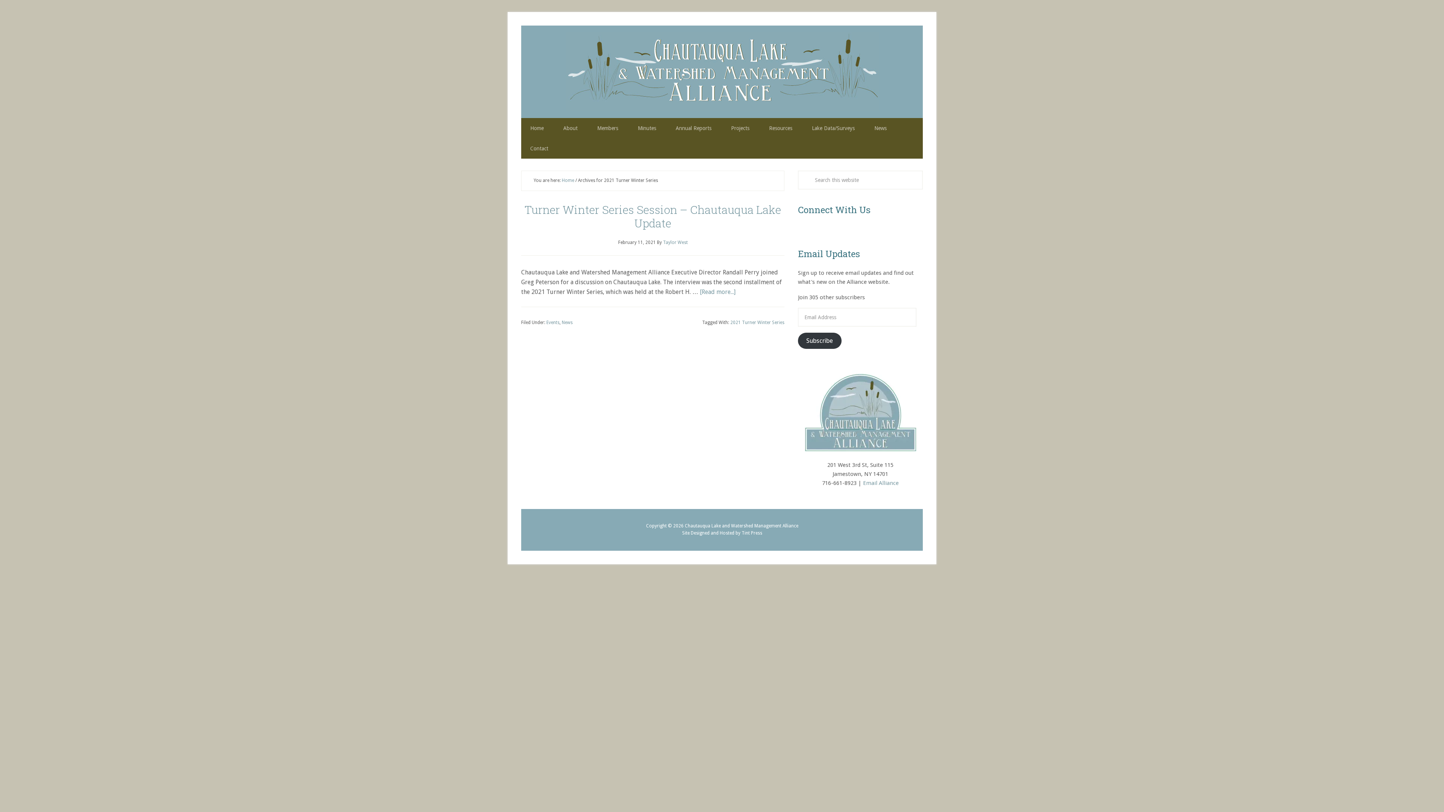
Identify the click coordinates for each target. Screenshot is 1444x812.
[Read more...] (718, 291)
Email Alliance (881, 483)
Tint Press (752, 533)
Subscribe (819, 340)
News (567, 322)
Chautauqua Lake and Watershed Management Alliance (722, 71)
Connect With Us (834, 210)
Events (553, 322)
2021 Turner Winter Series (757, 322)
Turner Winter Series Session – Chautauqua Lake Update (653, 216)
